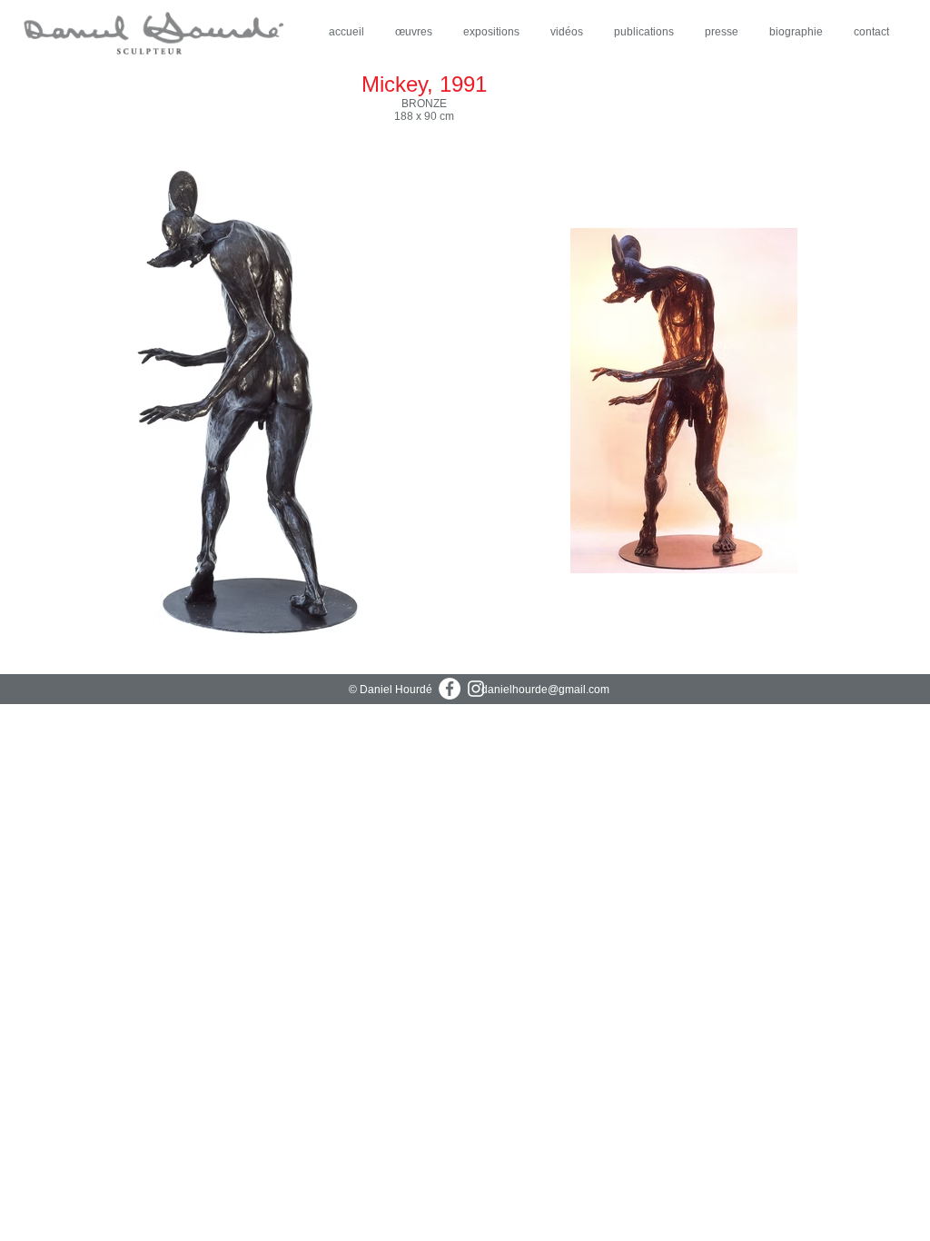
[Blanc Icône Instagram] (476, 689)
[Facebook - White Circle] (449, 689)
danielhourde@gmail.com (545, 689)
